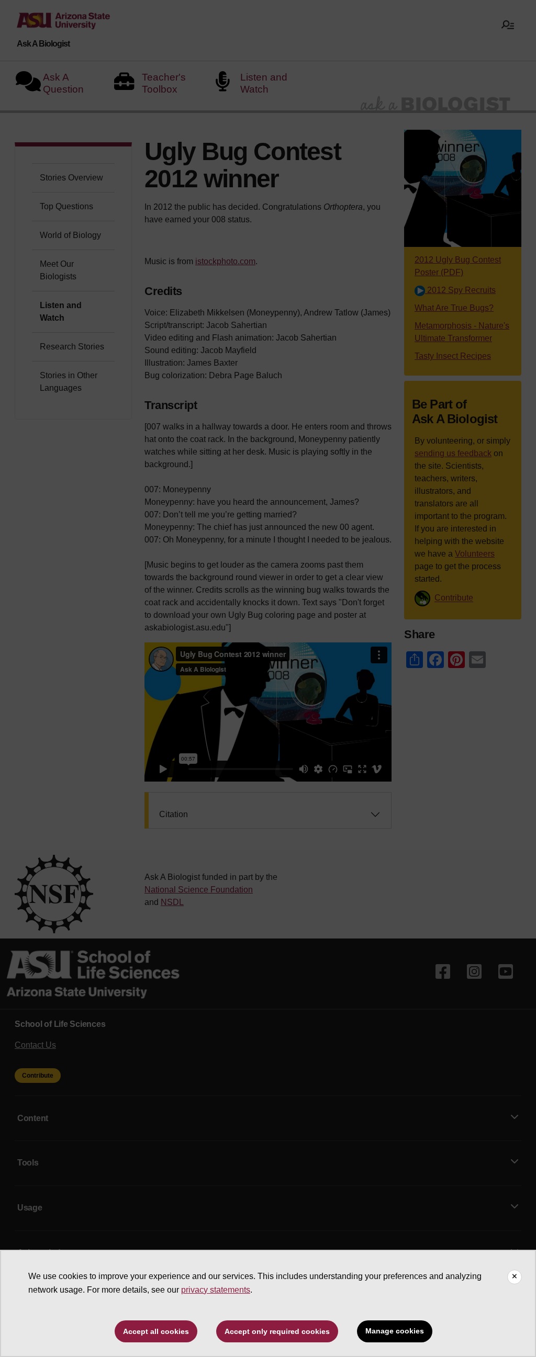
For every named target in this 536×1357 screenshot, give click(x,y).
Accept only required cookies (277, 1331)
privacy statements (215, 1289)
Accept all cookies (156, 1331)
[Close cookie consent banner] (514, 1277)
